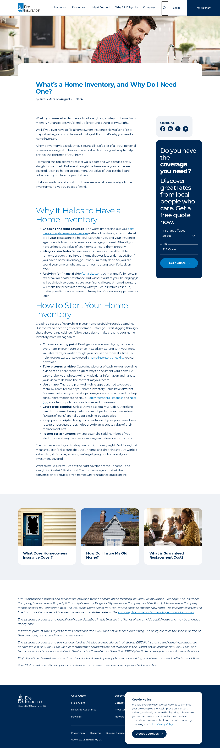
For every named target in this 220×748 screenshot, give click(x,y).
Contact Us (121, 702)
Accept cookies (147, 733)
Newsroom (121, 716)
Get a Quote (78, 695)
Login (176, 7)
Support (120, 695)
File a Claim (78, 702)
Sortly (92, 398)
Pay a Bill (76, 716)
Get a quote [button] (177, 263)
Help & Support (100, 7)
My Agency (203, 7)
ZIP (164, 244)
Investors (120, 709)
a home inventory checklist (105, 357)
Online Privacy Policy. (160, 724)
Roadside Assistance (83, 709)
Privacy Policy (78, 733)
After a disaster (90, 273)
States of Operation (116, 733)
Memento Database (110, 398)
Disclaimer (95, 733)
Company (149, 7)
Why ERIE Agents (126, 7)
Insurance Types (173, 230)
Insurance (60, 7)
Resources (78, 7)
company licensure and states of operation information (156, 612)
